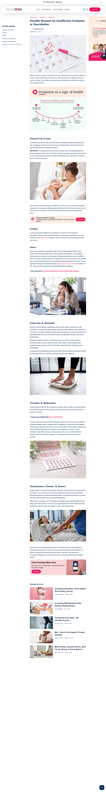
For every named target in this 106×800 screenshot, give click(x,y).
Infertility (42, 17)
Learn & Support (57, 9)
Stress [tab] (4, 36)
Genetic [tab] (4, 33)
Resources (33, 17)
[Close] (101, 2)
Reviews (67, 9)
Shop (38, 9)
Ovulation (51, 17)
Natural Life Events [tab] (8, 30)
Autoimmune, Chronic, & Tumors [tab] (12, 44)
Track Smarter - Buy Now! (53, 2)
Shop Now (95, 9)
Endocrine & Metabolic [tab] (9, 38)
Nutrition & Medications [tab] (9, 41)
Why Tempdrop (46, 9)
